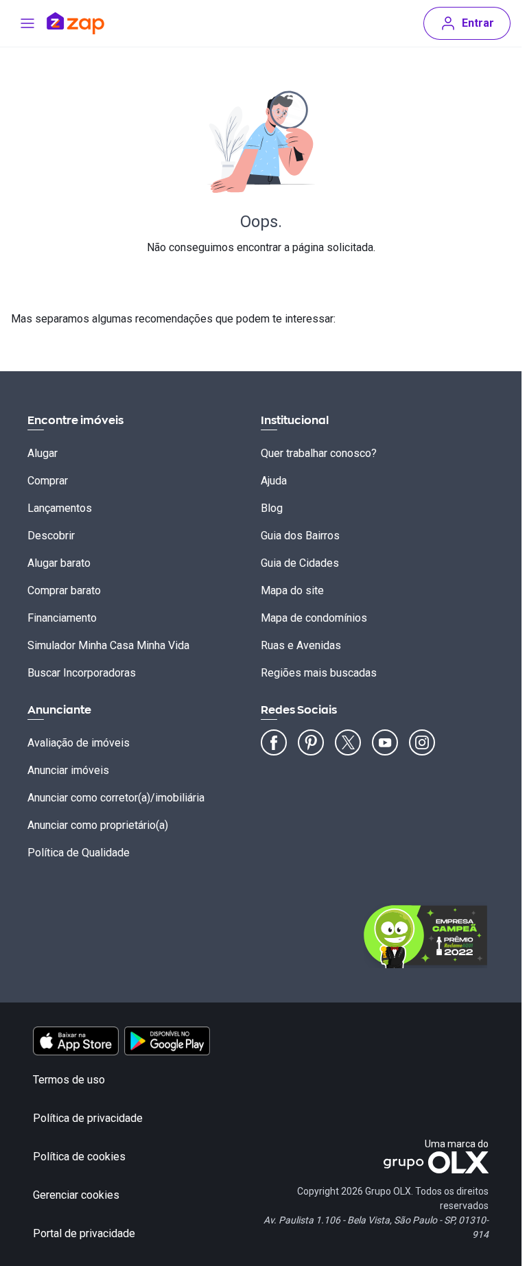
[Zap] (96, 23)
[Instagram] (422, 742)
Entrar (478, 23)
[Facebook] (274, 742)
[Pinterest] (311, 742)
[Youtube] (385, 742)
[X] (348, 742)
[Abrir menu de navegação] (27, 23)
